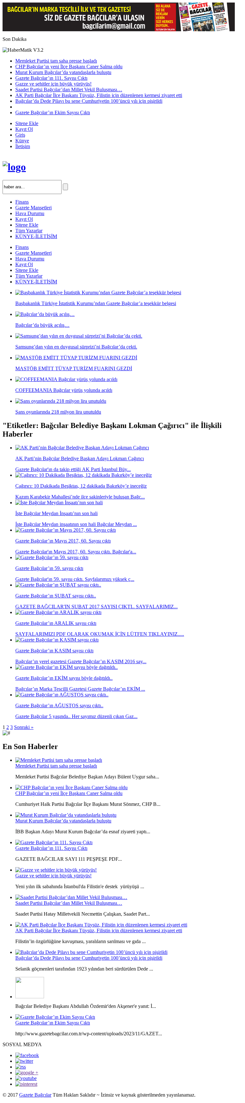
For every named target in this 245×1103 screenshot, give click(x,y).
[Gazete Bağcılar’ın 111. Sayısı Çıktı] (54, 842)
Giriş (20, 135)
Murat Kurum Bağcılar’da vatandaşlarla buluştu (63, 72)
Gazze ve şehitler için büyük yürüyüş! (53, 83)
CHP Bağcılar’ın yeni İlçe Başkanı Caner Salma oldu (68, 66)
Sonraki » (23, 727)
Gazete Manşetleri (33, 207)
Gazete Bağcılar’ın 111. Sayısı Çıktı (51, 78)
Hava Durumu (29, 213)
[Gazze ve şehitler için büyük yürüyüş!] (56, 870)
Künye (22, 140)
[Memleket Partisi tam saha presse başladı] (58, 760)
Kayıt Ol (24, 129)
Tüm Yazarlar (28, 230)
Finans (22, 202)
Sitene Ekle (26, 123)
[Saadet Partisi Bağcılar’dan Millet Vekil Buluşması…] (71, 897)
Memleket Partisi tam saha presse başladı (56, 61)
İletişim (22, 146)
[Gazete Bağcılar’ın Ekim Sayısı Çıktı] (55, 1017)
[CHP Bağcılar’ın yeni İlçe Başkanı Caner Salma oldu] (71, 787)
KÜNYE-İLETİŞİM (36, 236)
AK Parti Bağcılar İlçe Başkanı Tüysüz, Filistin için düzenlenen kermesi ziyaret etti (98, 95)
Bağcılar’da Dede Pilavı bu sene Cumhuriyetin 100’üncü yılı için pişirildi (88, 101)
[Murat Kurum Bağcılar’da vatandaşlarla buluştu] (65, 815)
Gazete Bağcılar (35, 1095)
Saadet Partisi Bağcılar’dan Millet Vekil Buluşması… (68, 89)
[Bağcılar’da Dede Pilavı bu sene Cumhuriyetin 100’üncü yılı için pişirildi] (91, 952)
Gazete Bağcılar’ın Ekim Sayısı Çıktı (52, 112)
